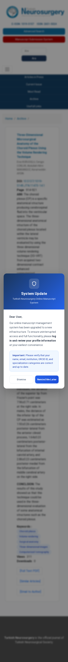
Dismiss (21, 379)
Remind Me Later (47, 379)
